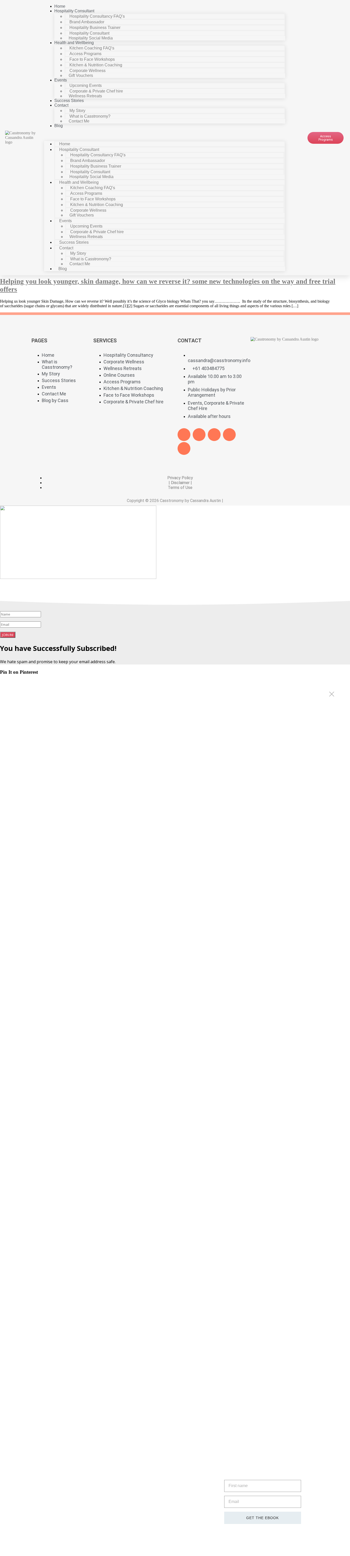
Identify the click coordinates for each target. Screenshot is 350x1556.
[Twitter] (199, 434)
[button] (164, 134)
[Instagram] (184, 448)
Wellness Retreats (85, 96)
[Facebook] (184, 434)
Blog (58, 126)
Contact (61, 105)
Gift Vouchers (81, 75)
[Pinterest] (229, 434)
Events (60, 80)
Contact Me (79, 121)
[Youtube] (214, 434)
